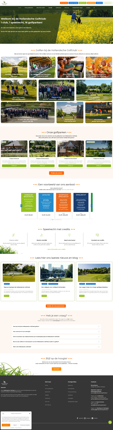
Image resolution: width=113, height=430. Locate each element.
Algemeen (7, 283)
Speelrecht (47, 391)
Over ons (67, 7)
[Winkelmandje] (110, 422)
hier (68, 319)
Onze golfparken (29, 7)
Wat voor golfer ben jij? (68, 189)
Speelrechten (91, 2)
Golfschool (58, 7)
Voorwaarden (71, 388)
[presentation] (19, 273)
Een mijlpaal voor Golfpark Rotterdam (53, 287)
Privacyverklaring (18, 427)
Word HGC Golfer (40, 7)
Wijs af (15, 425)
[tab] (51, 219)
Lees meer (6, 296)
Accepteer (6, 425)
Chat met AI (99, 2)
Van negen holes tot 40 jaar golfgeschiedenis (93, 287)
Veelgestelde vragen (77, 7)
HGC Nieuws (48, 404)
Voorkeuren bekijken (25, 425)
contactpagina (56, 320)
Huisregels (70, 398)
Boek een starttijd (73, 2)
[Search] (94, 7)
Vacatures (70, 385)
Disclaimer (70, 395)
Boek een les (83, 2)
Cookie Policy (12, 427)
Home (19, 7)
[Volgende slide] (92, 205)
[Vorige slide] (21, 205)
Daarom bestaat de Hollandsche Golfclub (17, 287)
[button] (29, 413)
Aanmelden (56, 369)
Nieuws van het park (53, 283)
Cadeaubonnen (107, 2)
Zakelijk (50, 7)
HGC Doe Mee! (64, 2)
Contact (88, 7)
